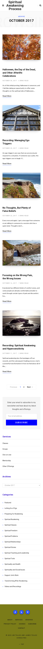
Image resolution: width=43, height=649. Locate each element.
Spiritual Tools (10, 558)
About (9, 620)
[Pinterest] (28, 612)
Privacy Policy (10, 624)
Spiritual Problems (11, 536)
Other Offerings (8, 466)
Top (22, 644)
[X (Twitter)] (21, 612)
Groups (5, 449)
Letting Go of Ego (10, 203)
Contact (21, 628)
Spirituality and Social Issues (15, 570)
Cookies (22, 624)
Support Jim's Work (11, 575)
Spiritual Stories (10, 547)
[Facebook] (15, 612)
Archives (29, 620)
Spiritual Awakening (11, 65)
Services (19, 620)
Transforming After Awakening (16, 581)
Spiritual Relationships (13, 542)
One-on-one (7, 455)
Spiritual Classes (11, 525)
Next (29, 387)
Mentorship (7, 460)
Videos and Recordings (13, 586)
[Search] (39, 5)
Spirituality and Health (12, 564)
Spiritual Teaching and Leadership (17, 553)
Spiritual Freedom (10, 135)
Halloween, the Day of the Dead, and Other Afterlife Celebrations (19, 72)
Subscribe (32, 624)
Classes (5, 443)
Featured (8, 503)
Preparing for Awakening (14, 514)
